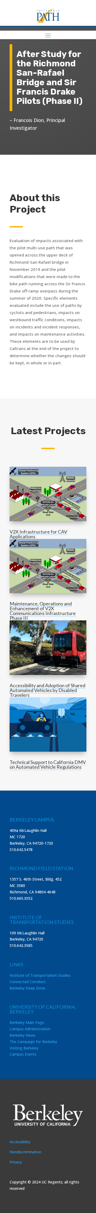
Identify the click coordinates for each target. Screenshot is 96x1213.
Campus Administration (30, 1028)
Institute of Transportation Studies (40, 975)
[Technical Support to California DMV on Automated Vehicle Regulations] (48, 724)
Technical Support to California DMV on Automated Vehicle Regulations (48, 764)
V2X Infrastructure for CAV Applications (38, 534)
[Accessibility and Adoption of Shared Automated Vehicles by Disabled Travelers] (48, 647)
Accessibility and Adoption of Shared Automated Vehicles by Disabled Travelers (47, 690)
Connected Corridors (28, 981)
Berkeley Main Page (27, 1022)
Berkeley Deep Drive (27, 988)
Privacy (16, 1162)
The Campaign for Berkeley (33, 1041)
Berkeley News (22, 1035)
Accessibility (20, 1141)
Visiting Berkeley (24, 1048)
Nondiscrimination (25, 1151)
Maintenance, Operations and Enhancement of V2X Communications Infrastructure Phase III (43, 611)
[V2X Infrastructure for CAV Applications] (48, 494)
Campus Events (23, 1054)
